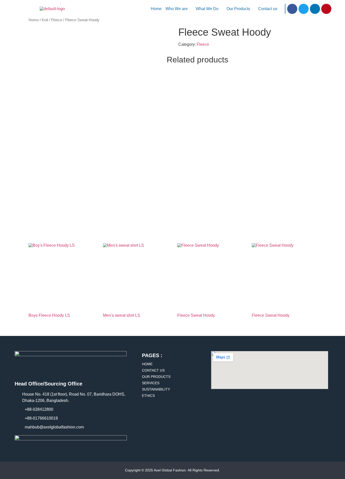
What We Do (207, 9)
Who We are (176, 9)
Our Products (238, 9)
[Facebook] (292, 9)
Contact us (267, 9)
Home (156, 9)
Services (150, 383)
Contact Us (153, 370)
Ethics (148, 396)
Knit (45, 20)
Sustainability (156, 389)
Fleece (56, 20)
